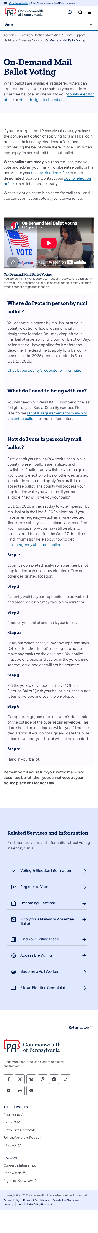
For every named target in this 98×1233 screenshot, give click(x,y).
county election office (50, 172)
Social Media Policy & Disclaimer (37, 1203)
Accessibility (11, 1200)
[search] (80, 12)
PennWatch (12, 1173)
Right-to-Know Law (18, 1181)
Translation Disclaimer (66, 1200)
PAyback (10, 1145)
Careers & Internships (20, 1165)
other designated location (41, 99)
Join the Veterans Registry (23, 1137)
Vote (9, 24)
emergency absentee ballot (36, 544)
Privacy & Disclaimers (36, 1200)
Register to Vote (16, 1114)
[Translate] (69, 12)
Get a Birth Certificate (20, 1130)
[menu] (89, 12)
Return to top (79, 1027)
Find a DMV (12, 1122)
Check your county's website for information (45, 370)
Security (9, 1203)
